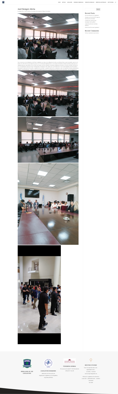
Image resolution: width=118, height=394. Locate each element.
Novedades (33, 11)
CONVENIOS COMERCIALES (78, 2)
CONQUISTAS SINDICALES (89, 2)
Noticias (29, 11)
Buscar (98, 9)
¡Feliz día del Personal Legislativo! (92, 27)
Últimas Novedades (46, 11)
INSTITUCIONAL (111, 2)
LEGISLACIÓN (69, 2)
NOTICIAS (64, 2)
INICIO (59, 2)
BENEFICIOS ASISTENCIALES (101, 2)
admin (20, 11)
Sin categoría (39, 11)
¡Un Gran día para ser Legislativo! (92, 15)
